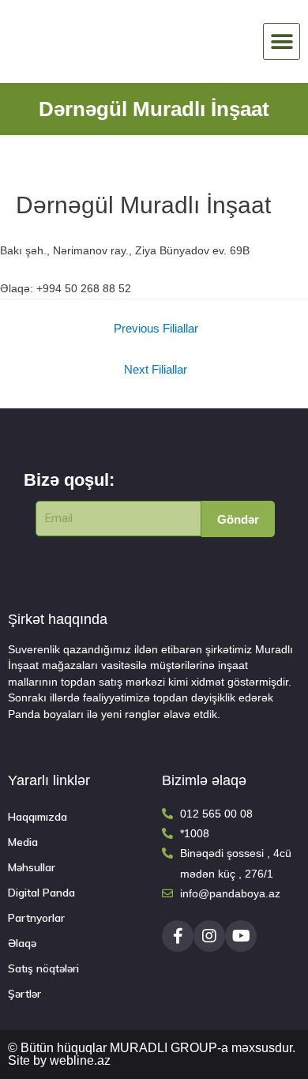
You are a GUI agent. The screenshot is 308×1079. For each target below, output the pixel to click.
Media (23, 841)
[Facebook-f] (177, 936)
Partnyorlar (36, 917)
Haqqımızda (37, 816)
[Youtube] (241, 936)
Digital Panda (41, 892)
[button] (281, 41)
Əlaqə (22, 942)
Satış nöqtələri (43, 968)
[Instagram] (209, 936)
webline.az (80, 1060)
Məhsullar (31, 867)
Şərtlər (24, 993)
